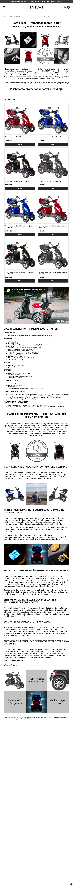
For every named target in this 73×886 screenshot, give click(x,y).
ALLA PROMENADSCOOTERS (14, 17)
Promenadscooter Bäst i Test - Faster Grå (50, 181)
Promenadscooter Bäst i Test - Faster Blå (50, 137)
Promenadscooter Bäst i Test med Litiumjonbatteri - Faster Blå (20, 226)
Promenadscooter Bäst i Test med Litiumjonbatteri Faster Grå (52, 273)
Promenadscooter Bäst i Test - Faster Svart (18, 181)
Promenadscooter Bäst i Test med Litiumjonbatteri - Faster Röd (52, 226)
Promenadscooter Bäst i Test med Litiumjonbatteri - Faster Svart (20, 273)
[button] (68, 7)
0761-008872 (59, 1)
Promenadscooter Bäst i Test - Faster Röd (17, 137)
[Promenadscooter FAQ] (36, 712)
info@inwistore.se (14, 664)
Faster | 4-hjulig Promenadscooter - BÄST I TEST (37, 17)
